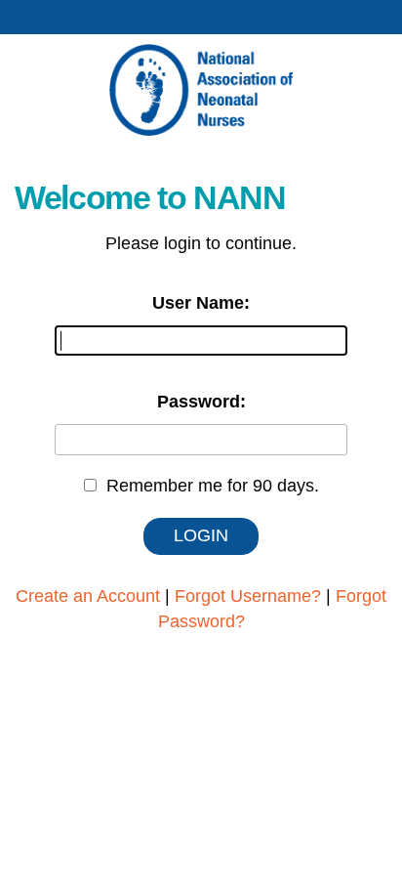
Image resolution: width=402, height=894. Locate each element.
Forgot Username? (248, 596)
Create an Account (88, 596)
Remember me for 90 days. (212, 485)
